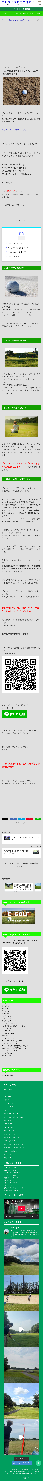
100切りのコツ (7, 1031)
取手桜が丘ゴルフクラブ (11, 1178)
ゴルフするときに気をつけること (13, 1026)
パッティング (6, 1018)
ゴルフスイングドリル (9, 1043)
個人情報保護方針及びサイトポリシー (24, 1473)
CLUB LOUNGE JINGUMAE (12, 1173)
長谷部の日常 (6, 1056)
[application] (21, 1209)
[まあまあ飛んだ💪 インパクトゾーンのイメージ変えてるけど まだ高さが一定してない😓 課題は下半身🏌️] (21, 1329)
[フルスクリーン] (37, 1216)
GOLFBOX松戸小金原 (10, 1167)
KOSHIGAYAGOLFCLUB (11, 1190)
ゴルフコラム (6, 1028)
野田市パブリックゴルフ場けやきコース (15, 1188)
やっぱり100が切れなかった (17, 248)
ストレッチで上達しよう (10, 1051)
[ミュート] (33, 1216)
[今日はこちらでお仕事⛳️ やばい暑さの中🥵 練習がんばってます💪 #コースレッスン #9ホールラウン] (21, 1293)
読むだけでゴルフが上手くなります (16, 67)
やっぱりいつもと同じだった (18, 252)
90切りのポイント (8, 1036)
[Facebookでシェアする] (13, 819)
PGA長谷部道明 (7, 1075)
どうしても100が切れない (17, 243)
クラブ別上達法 (7, 1006)
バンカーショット (8, 1016)
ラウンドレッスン (8, 1053)
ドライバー (5, 1013)
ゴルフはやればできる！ (18, 2)
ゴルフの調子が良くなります (12, 1041)
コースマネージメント (9, 1038)
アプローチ (5, 1011)
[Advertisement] (21, 43)
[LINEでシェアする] (38, 819)
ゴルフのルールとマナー (10, 1023)
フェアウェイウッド (9, 1021)
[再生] (6, 1216)
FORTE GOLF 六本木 (10, 1170)
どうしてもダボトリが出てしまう (19, 256)
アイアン (5, 1008)
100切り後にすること (9, 1033)
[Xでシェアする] (5, 819)
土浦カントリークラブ (10, 1183)
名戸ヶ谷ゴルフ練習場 (10, 1175)
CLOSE (22, 238)
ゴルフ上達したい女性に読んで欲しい (15, 1046)
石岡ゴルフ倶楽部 (9, 1185)
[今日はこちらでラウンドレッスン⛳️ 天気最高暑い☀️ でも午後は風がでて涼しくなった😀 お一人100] (21, 1401)
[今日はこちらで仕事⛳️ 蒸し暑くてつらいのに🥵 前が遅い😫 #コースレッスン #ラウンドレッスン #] (21, 1365)
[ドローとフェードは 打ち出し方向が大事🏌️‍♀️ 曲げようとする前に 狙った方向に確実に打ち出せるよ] (21, 1437)
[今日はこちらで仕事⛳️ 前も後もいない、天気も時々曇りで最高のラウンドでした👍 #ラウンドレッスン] (21, 1257)
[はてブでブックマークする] (21, 819)
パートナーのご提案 (21, 9)
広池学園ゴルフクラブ (10, 1180)
